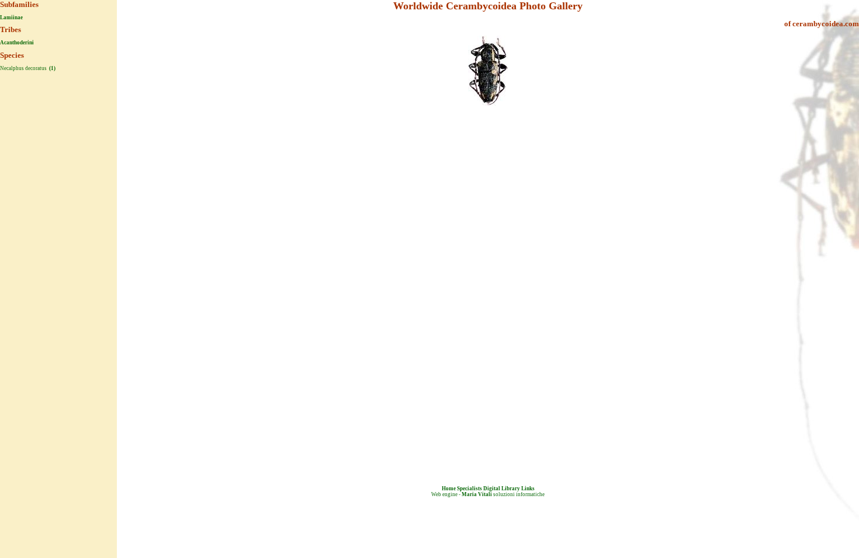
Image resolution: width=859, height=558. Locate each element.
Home (449, 488)
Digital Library (501, 488)
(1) (52, 68)
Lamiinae (11, 17)
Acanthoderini (17, 43)
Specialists (469, 488)
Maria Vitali (477, 494)
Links (528, 488)
